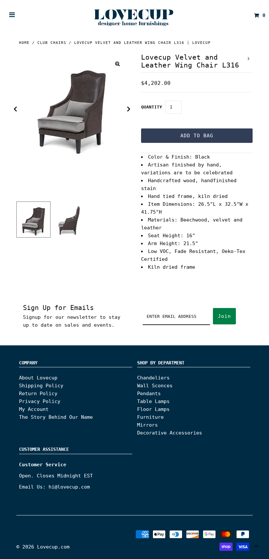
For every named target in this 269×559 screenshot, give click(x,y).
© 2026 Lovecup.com (43, 547)
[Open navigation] (12, 15)
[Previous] (15, 109)
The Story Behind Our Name (56, 417)
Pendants (149, 393)
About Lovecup (38, 378)
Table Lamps (153, 401)
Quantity (151, 107)
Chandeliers (153, 378)
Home (24, 43)
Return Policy (38, 393)
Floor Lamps (153, 409)
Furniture (150, 417)
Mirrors (147, 425)
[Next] (129, 109)
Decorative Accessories (169, 433)
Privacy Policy (39, 401)
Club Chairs (51, 43)
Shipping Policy (41, 386)
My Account (34, 409)
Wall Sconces (155, 386)
